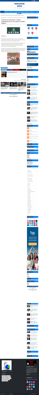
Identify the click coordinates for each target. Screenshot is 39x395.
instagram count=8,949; (30, 162)
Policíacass (29, 209)
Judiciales (28, 157)
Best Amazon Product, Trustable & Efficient (33, 137)
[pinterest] (33, 393)
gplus (27, 80)
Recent (29, 303)
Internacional (30, 178)
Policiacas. (29, 208)
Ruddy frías (30, 133)
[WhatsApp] (37, 393)
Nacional (29, 188)
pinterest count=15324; (30, 163)
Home (2, 17)
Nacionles (29, 192)
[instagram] (33, 0)
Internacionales (5, 17)
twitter (28, 79)
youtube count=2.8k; (29, 164)
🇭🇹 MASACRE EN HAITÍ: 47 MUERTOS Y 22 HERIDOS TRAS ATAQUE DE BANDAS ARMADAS (34, 120)
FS (13, 393)
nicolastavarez (31, 127)
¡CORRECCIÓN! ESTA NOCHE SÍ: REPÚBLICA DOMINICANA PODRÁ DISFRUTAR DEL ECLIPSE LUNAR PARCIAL (32, 94)
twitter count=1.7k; (29, 163)
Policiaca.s (29, 200)
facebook (28, 273)
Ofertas (28, 82)
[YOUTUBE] (36, 0)
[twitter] (34, 0)
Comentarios (36, 303)
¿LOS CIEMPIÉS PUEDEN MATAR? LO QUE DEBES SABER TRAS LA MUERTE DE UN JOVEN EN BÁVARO (34, 108)
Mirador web (19, 5)
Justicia (29, 183)
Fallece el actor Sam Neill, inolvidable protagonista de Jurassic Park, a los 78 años (13, 88)
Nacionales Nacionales (31, 191)
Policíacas (28, 155)
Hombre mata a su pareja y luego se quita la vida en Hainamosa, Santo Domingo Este (34, 87)
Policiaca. (29, 199)
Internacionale (30, 179)
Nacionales (28, 155)
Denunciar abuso (29, 123)
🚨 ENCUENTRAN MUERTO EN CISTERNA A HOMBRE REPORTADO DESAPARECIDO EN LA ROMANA (32, 348)
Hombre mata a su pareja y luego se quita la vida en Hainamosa (34, 90)
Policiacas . (29, 205)
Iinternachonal (30, 174)
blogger (29, 286)
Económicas (30, 172)
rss (27, 78)
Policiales (29, 210)
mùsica (29, 186)
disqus (32, 286)
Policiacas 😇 (30, 206)
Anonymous (30, 130)
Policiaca (29, 196)
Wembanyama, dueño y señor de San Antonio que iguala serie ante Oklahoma (32, 61)
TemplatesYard (7, 393)
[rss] (34, 393)
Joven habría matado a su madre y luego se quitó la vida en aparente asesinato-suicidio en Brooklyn (22, 89)
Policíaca (29, 197)
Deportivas (28, 154)
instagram (28, 284)
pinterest (28, 274)
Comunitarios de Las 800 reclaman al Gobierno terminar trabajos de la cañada (10, 15)
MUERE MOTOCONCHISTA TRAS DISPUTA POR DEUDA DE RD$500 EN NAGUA (34, 104)
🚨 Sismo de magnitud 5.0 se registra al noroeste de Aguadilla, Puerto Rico (4, 88)
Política (2, 13)
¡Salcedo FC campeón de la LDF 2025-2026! (32, 59)
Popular (32, 303)
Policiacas (29, 201)
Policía (29, 195)
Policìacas (29, 204)
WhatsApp (28, 276)
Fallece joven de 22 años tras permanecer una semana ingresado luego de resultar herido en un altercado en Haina (32, 98)
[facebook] (32, 0)
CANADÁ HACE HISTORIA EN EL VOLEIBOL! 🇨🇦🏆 (34, 117)
